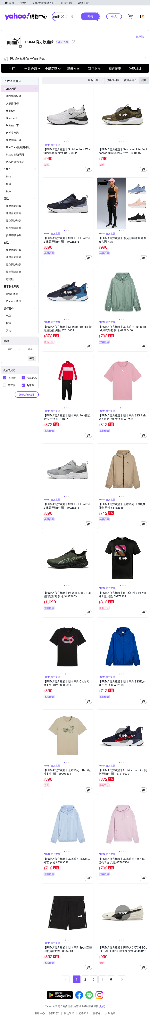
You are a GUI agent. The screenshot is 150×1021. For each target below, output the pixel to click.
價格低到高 (113, 80)
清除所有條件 (26, 394)
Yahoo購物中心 (26, 16)
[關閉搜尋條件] (62, 16)
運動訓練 (135, 68)
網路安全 (84, 1013)
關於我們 (54, 1013)
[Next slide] (91, 115)
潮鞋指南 (73, 68)
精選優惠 (115, 68)
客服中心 (40, 1013)
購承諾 (140, 36)
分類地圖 (110, 1013)
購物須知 (69, 1013)
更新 (101, 1006)
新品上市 (94, 68)
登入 (114, 16)
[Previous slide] (44, 115)
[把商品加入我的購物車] (88, 169)
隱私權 (97, 1013)
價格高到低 (130, 80)
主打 (12, 68)
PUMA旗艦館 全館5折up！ (29, 58)
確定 (32, 358)
